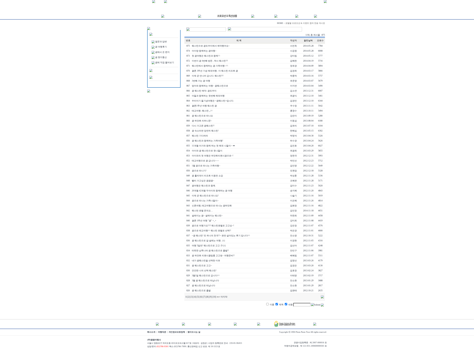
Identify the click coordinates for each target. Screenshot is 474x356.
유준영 (293, 81)
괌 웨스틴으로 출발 (201, 290)
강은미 (293, 115)
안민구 (293, 250)
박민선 (293, 160)
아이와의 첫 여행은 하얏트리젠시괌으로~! (212, 155)
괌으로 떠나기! (199, 170)
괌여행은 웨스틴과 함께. (204, 185)
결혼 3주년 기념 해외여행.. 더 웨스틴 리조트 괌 (215, 71)
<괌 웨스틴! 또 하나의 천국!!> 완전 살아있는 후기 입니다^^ (221, 235)
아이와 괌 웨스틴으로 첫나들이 (207, 150)
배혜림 (293, 255)
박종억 (293, 76)
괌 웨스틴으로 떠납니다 (203, 285)
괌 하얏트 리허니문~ (202, 120)
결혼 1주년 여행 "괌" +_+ (204, 220)
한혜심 (293, 130)
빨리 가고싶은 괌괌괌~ (203, 180)
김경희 (293, 71)
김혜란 (293, 61)
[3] (191, 297)
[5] (198, 297)
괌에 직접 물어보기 (164, 62)
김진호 (293, 145)
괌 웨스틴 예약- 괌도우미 (204, 91)
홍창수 (293, 110)
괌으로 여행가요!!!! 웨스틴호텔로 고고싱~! (213, 225)
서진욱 (293, 46)
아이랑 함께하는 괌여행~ (204, 51)
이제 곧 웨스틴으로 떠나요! (205, 195)
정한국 (293, 155)
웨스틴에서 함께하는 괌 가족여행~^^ (210, 66)
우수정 (293, 105)
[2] (188, 297)
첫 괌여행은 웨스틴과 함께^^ (206, 56)
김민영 (293, 165)
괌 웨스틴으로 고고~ (202, 265)
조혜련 (293, 180)
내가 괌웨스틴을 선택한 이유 (206, 260)
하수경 (293, 140)
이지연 (293, 86)
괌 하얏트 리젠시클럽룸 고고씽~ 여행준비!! (213, 255)
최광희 (293, 150)
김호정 (293, 270)
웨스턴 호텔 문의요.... (202, 210)
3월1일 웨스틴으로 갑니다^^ (206, 275)
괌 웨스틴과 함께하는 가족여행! (207, 140)
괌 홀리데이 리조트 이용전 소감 (207, 175)
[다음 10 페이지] (218, 297)
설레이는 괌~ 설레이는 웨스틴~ (207, 215)
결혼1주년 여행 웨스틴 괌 (204, 105)
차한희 (293, 215)
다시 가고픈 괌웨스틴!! (203, 125)
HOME (280, 23)
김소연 (293, 91)
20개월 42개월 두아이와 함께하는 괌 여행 (212, 190)
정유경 (293, 66)
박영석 (293, 135)
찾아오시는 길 (194, 332)
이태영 (293, 275)
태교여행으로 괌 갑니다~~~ (205, 160)
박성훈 (293, 175)
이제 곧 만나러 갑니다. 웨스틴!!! (207, 76)
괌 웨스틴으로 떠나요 (202, 115)
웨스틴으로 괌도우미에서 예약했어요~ (211, 46)
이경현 (293, 240)
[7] (204, 297)
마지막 (224, 297)
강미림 (293, 56)
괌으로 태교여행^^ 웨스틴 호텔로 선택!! (211, 230)
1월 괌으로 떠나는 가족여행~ (206, 165)
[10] (214, 297)
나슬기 (293, 195)
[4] (194, 297)
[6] (201, 297)
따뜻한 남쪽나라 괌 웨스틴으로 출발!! (210, 250)
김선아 (293, 245)
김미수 (293, 185)
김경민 (293, 100)
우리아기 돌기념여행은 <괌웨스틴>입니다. (213, 100)
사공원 (293, 51)
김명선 (293, 260)
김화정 (293, 205)
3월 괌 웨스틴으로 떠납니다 (205, 280)
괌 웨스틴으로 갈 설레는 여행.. (207, 240)
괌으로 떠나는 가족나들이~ (205, 200)
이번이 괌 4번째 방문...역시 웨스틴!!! (210, 61)
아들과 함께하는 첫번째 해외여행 (208, 96)
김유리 (293, 125)
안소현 (293, 280)
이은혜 (293, 200)
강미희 (293, 220)
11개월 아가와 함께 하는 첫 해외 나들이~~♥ (213, 145)
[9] (210, 297)
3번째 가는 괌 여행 (201, 81)
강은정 (293, 225)
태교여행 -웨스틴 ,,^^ (202, 110)
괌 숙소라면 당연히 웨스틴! (205, 130)
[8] (207, 297)
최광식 (293, 96)
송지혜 (293, 190)
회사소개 (151, 332)
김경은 (293, 265)
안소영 (293, 235)
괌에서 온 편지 (162, 52)
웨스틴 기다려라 (200, 135)
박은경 (293, 230)
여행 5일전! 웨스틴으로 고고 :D (207, 245)
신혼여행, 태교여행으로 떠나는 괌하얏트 (212, 205)
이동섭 (293, 120)
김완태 (293, 290)
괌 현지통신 (161, 57)
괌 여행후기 (161, 46)
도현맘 (293, 170)
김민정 (293, 210)
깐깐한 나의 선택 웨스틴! (204, 270)
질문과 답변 (161, 41)
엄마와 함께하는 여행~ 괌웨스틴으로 (210, 86)
